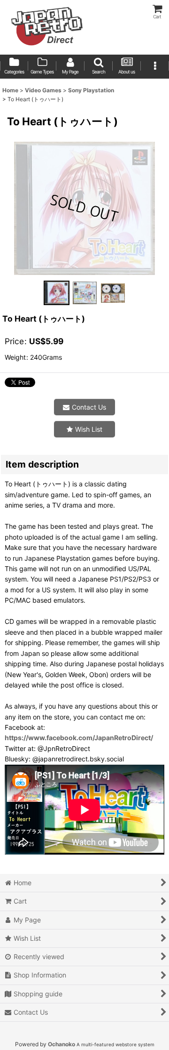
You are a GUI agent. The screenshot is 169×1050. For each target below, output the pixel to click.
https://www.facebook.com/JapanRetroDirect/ (79, 738)
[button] (98, 67)
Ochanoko (61, 1044)
